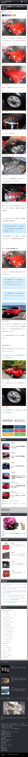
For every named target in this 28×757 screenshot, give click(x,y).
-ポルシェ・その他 (6, 649)
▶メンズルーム (5, 651)
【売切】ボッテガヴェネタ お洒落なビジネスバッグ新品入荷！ (15, 503)
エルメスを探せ (5, 641)
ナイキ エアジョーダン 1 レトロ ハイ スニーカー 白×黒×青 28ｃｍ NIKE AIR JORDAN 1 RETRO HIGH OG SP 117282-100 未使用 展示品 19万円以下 (14, 591)
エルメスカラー (5, 629)
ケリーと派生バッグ (6, 635)
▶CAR (4, 643)
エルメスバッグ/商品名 (7, 631)
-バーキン (5, 614)
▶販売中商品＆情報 (6, 610)
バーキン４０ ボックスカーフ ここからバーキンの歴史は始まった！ (18, 564)
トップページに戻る (5, 509)
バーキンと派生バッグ (7, 633)
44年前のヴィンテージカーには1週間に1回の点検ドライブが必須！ (18, 477)
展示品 (4, 653)
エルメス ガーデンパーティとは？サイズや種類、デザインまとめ (18, 546)
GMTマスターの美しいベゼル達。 (18, 667)
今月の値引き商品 (6, 620)
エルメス (4, 612)
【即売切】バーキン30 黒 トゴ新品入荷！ (11, 501)
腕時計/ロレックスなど (19, 483)
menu (25, 1)
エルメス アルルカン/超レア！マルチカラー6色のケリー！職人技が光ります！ (18, 680)
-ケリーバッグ (6, 616)
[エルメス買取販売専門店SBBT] (6, 2)
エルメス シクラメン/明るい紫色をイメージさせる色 (13, 534)
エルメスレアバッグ (6, 637)
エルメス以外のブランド (7, 622)
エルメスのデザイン (6, 639)
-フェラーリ (5, 647)
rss (22, 1)
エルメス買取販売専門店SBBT (10, 754)
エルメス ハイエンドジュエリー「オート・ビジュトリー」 (13, 718)
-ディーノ (13, 453)
